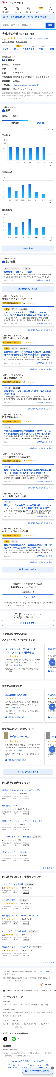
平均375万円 (44, 38)
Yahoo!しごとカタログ (14, 991)
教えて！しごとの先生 (11, 1024)
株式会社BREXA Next (16, 695)
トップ (5, 49)
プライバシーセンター (34, 1065)
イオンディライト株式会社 (15, 531)
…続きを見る (17, 665)
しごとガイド (44, 1024)
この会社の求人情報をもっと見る (39, 330)
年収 (42, 48)
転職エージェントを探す (12, 1016)
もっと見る (47, 868)
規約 (47, 1065)
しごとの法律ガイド (29, 1024)
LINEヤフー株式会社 (10, 1049)
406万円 (26, 908)
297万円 (26, 955)
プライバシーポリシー (15, 1065)
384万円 (26, 939)
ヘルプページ (46, 972)
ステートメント (12, 1068)
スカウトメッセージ (10, 1005)
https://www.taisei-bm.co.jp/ (24, 85)
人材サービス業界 (8, 42)
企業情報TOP (31, 991)
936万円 (26, 814)
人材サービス (44, 991)
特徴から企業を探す (21, 1013)
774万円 (26, 845)
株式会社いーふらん (19, 736)
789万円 (26, 829)
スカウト (39, 12)
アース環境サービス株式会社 (16, 457)
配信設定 (44, 1005)
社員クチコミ (29, 48)
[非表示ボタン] (52, 1067)
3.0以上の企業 (22, 42)
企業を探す (5, 12)
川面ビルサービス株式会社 (15, 338)
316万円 (26, 893)
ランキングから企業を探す (40, 1013)
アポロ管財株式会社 (12, 378)
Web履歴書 (35, 1005)
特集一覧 (28, 12)
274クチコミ (30, 38)
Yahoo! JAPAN (38, 1061)
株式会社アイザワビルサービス (17, 299)
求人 (17, 48)
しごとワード (8, 1027)
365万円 (26, 924)
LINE (19, 1039)
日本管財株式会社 (11, 417)
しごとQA (17, 12)
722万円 (26, 860)
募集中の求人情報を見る (17, 717)
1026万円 (26, 798)
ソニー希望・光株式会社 (14, 496)
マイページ (50, 12)
